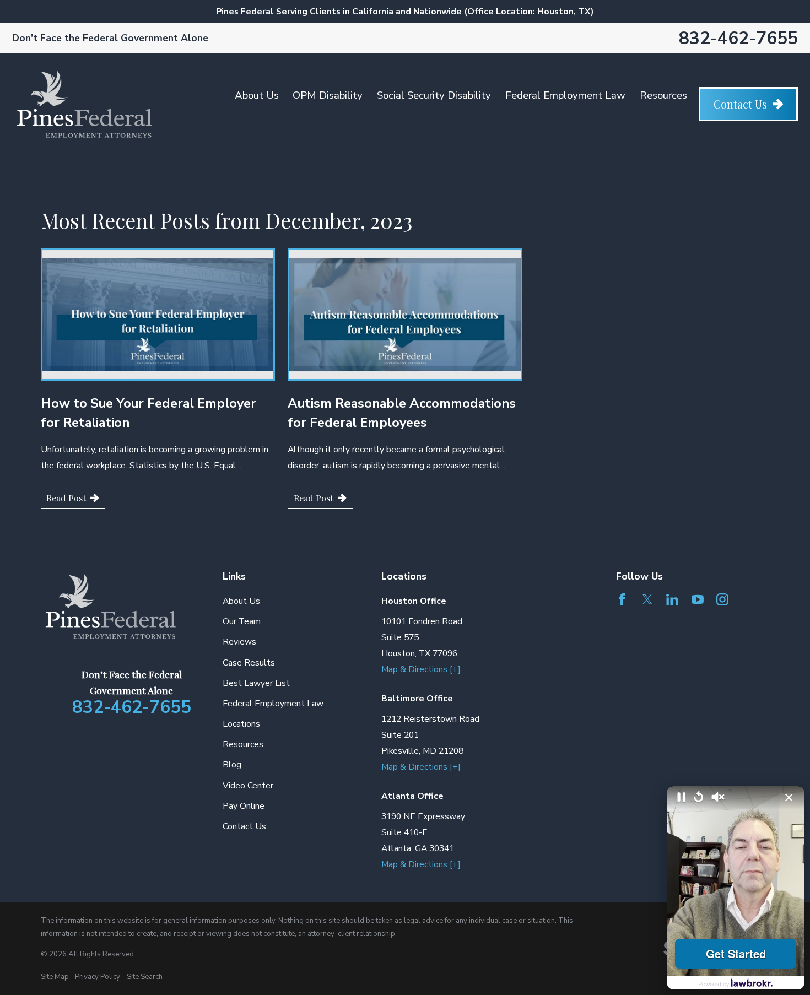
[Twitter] (647, 599)
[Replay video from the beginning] (699, 797)
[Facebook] (622, 599)
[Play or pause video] (681, 798)
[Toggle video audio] (718, 798)
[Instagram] (722, 599)
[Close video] (789, 798)
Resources (663, 95)
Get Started (736, 953)
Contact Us (740, 104)
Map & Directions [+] (421, 669)
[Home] (84, 104)
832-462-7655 (738, 38)
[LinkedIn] (672, 599)
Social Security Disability (434, 95)
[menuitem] (55, 976)
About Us (257, 95)
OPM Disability (328, 95)
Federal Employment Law (565, 95)
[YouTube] (698, 599)
